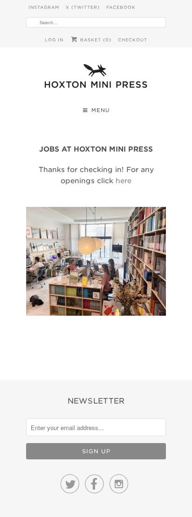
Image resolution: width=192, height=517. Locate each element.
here (123, 181)
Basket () (94, 39)
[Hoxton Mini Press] (96, 78)
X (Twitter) (83, 7)
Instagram (43, 7)
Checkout (132, 39)
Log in (54, 39)
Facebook (121, 7)
